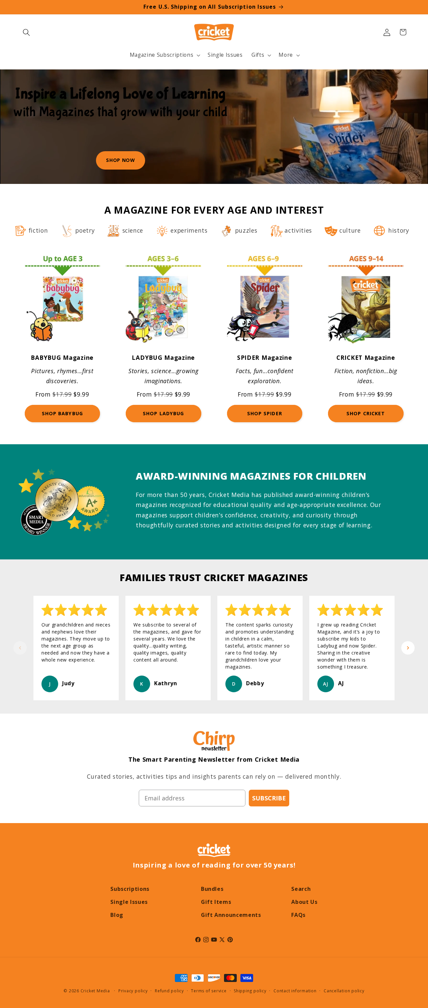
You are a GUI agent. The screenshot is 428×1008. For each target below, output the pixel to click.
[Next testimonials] (408, 648)
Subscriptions (129, 889)
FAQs (298, 915)
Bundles (212, 889)
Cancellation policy (344, 991)
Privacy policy (133, 991)
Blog (116, 915)
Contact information (295, 991)
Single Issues (129, 902)
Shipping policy (250, 991)
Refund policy (169, 991)
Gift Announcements (231, 915)
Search (301, 889)
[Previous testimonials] (20, 648)
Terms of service (208, 991)
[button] (26, 32)
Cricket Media (95, 991)
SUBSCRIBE (269, 798)
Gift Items (216, 902)
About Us (304, 902)
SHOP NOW (120, 160)
